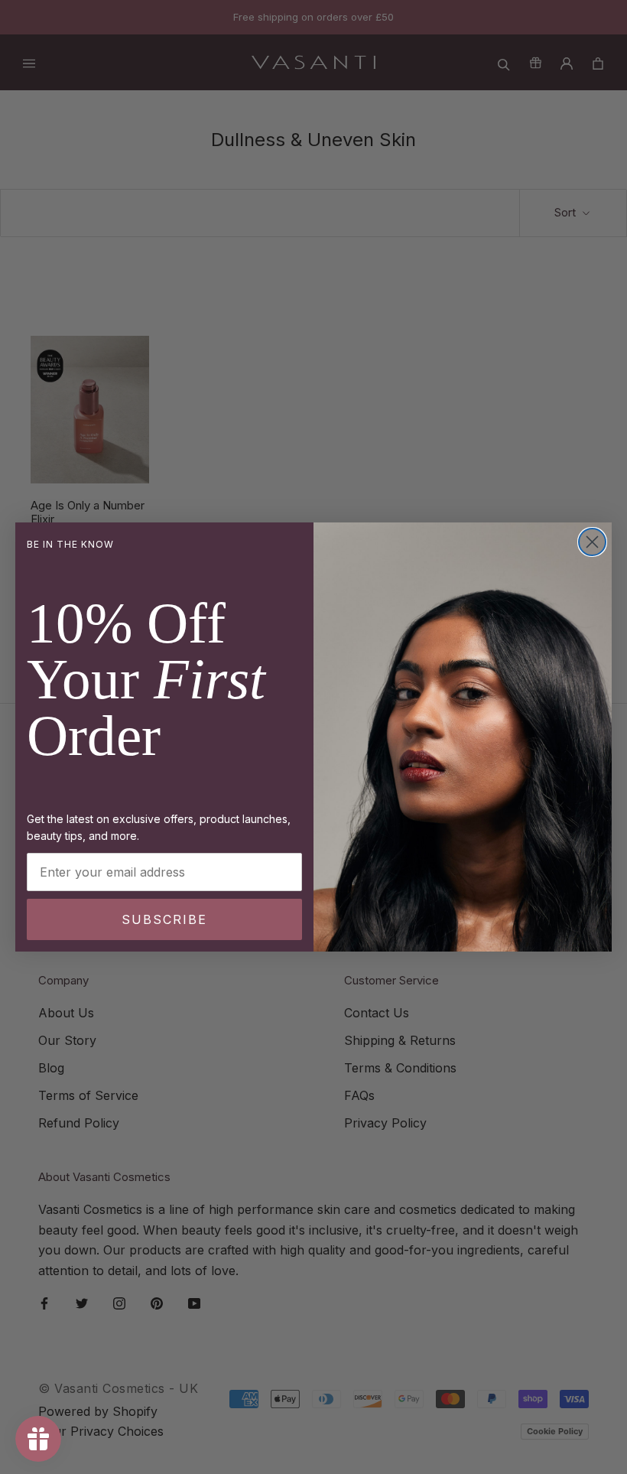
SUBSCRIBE (164, 919)
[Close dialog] (592, 542)
